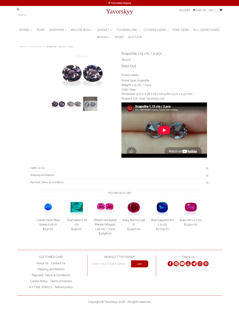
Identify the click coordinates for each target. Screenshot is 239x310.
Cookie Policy (39, 281)
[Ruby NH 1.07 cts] (190, 213)
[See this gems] (53, 81)
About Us (42, 263)
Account (184, 10)
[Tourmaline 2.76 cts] (76, 213)
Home (23, 46)
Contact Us (58, 263)
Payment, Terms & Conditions (51, 275)
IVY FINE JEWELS (40, 287)
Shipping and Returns (51, 269)
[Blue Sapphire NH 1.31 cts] (162, 213)
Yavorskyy (119, 11)
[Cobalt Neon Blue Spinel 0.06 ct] (48, 213)
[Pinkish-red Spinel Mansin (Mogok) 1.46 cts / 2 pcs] (105, 213)
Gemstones (36, 46)
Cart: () (201, 10)
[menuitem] (26, 30)
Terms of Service (61, 281)
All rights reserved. (139, 302)
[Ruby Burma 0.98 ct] (133, 213)
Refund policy (64, 287)
